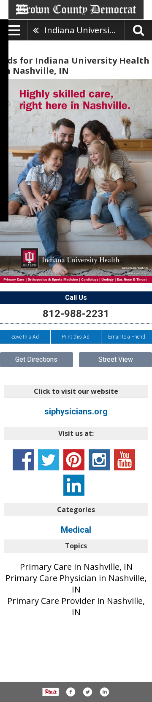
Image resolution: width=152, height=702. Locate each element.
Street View (115, 359)
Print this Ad (76, 337)
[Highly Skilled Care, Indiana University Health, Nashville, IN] (76, 181)
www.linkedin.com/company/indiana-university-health (73, 485)
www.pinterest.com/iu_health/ (73, 459)
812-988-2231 (76, 314)
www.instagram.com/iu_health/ (99, 459)
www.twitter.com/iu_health (48, 459)
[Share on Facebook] (70, 692)
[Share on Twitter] (87, 692)
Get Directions (36, 359)
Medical (76, 530)
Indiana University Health (84, 30)
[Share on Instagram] (104, 692)
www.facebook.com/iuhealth (23, 459)
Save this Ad (25, 337)
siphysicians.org (76, 411)
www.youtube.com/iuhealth (124, 459)
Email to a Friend (126, 337)
